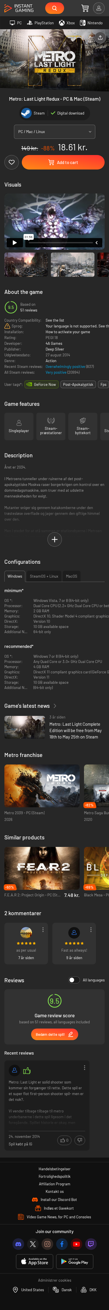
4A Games (54, 343)
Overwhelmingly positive (66, 366)
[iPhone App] (34, 1261)
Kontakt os (55, 1191)
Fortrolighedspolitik (55, 1176)
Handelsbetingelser (55, 1169)
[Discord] (18, 1244)
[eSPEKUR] (26, 933)
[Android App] (74, 1261)
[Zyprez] (74, 933)
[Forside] (18, 8)
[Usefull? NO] (79, 1140)
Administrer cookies (54, 1280)
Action (51, 360)
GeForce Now (45, 384)
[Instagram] (47, 1244)
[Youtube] (76, 1244)
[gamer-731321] (14, 1070)
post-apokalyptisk (78, 384)
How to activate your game (68, 331)
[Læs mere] (47, 1103)
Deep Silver (55, 349)
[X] (33, 1244)
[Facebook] (62, 1244)
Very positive (56, 372)
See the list (55, 320)
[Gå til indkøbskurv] (85, 8)
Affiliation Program (54, 1184)
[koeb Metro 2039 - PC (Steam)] (42, 786)
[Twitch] (91, 1244)
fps (103, 384)
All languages (94, 980)
